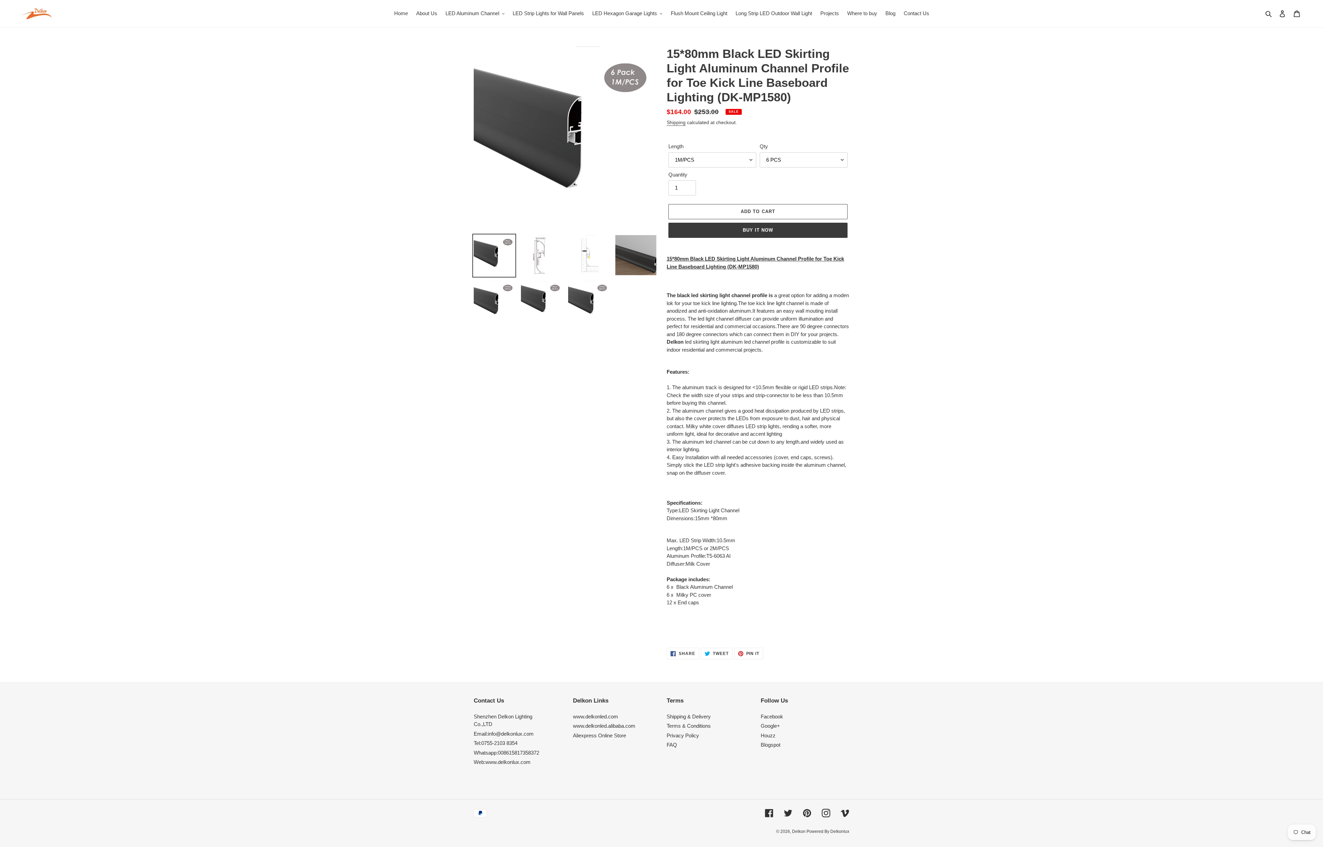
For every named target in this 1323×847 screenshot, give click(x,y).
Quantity (677, 175)
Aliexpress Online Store (599, 735)
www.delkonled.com (595, 716)
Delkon (799, 831)
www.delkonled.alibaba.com (604, 726)
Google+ (770, 726)
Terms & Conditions (689, 726)
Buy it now (758, 230)
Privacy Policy (683, 735)
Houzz (768, 735)
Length (676, 146)
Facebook (772, 716)
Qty (764, 146)
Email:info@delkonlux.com (504, 734)
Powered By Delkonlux (828, 831)
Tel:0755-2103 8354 (495, 743)
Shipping (676, 122)
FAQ (672, 745)
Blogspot (770, 745)
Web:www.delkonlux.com (502, 762)
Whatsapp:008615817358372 (506, 753)
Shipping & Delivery (689, 716)
